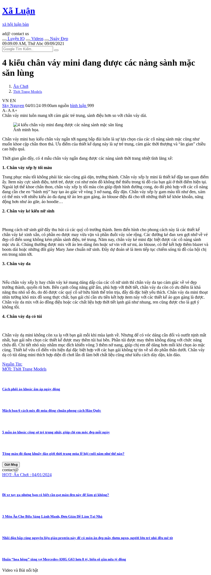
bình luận (78, 105)
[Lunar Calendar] (47, 40)
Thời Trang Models (27, 91)
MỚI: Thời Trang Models (24, 369)
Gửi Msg (11, 465)
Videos (36, 38)
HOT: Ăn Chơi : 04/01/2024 (27, 474)
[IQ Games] (4, 40)
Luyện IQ (16, 38)
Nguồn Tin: (12, 364)
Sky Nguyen (13, 105)
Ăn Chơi (20, 86)
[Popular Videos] (28, 40)
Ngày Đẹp (58, 38)
